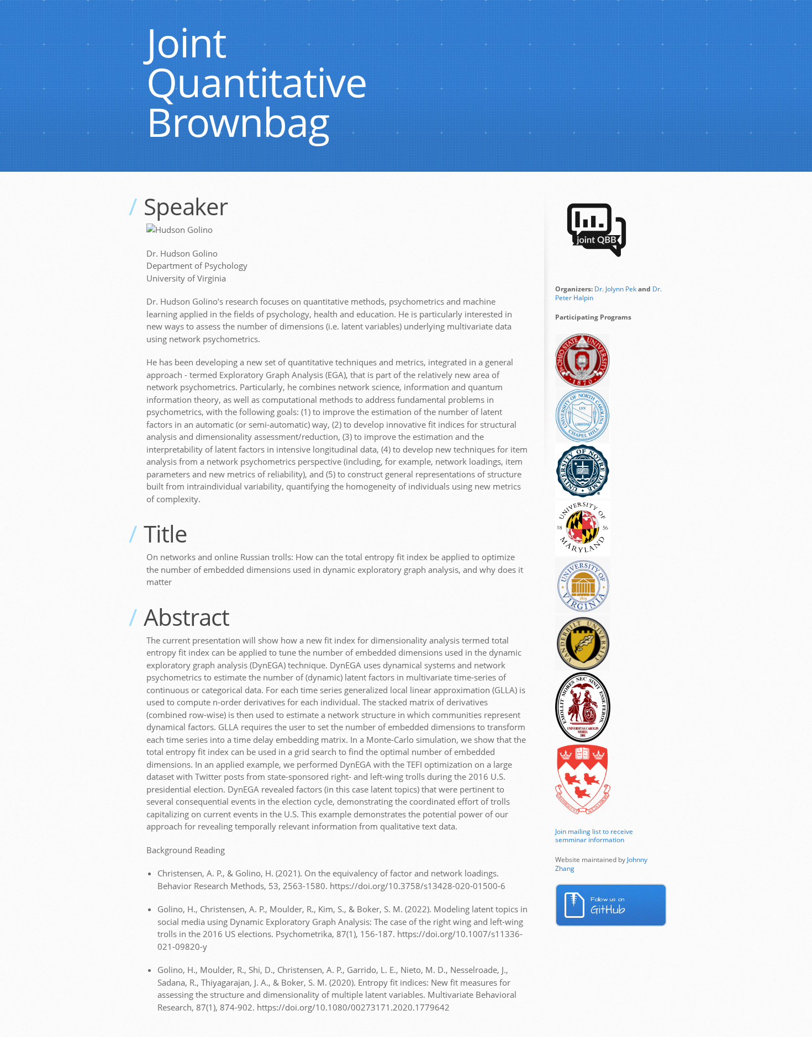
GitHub (607, 906)
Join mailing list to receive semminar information (594, 836)
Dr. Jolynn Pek (615, 289)
